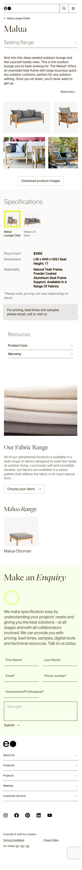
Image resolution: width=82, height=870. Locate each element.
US (27, 846)
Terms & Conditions (13, 840)
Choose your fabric (21, 489)
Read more (67, 92)
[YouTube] (49, 815)
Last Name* (52, 660)
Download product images (40, 181)
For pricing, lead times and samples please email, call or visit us (33, 312)
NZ (22, 846)
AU (17, 846)
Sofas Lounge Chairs (18, 18)
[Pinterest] (27, 815)
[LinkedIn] (38, 815)
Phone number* (55, 676)
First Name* (14, 660)
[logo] (7, 8)
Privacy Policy (51, 840)
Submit (9, 725)
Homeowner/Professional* (25, 692)
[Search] (64, 8)
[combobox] (21, 692)
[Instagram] (5, 815)
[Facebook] (16, 815)
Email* (10, 676)
